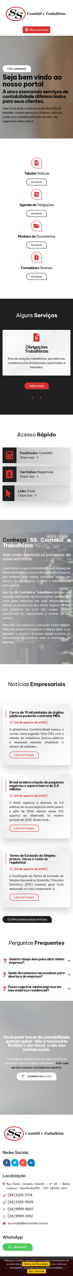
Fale (16, 68)
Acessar (36, 182)
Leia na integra (24, 755)
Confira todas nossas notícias (27, 919)
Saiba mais (36, 386)
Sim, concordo (36, 1271)
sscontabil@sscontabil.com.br (28, 1223)
